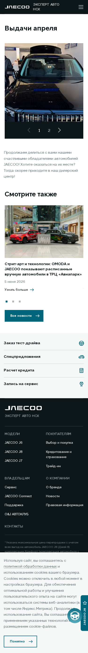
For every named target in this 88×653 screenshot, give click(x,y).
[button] (7, 301)
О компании (58, 478)
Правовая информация (64, 505)
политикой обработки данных (30, 567)
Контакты (14, 526)
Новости (53, 496)
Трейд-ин (53, 466)
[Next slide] (59, 130)
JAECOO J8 (14, 452)
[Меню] (81, 7)
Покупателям (59, 434)
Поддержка (14, 505)
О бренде (53, 487)
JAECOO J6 (14, 442)
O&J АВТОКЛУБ (17, 514)
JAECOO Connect (18, 496)
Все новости (21, 315)
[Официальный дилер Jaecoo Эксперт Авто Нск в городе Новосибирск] (17, 7)
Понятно (17, 641)
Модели (12, 434)
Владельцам (17, 478)
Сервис (11, 487)
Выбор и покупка (59, 442)
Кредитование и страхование (59, 454)
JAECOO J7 (14, 460)
